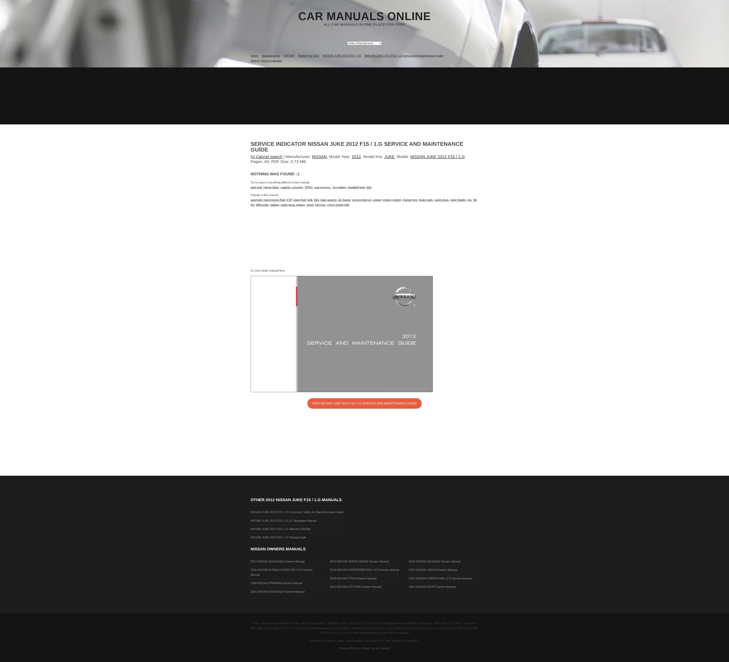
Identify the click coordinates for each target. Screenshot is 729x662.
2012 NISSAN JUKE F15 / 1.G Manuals (304, 500)
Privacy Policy (349, 648)
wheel (310, 204)
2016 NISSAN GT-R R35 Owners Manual (355, 586)
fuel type (320, 204)
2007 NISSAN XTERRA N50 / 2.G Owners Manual (440, 578)
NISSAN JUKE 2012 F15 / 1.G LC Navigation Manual (284, 520)
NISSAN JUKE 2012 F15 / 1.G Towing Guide (278, 537)
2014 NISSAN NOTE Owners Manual (432, 586)
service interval (361, 199)
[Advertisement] (364, 95)
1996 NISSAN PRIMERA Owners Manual (276, 583)
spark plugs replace (293, 204)
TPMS (308, 187)
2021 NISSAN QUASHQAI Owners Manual (278, 591)
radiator (274, 204)
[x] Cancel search (266, 156)
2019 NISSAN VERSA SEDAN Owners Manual (359, 561)
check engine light (338, 204)
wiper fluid (299, 199)
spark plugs (441, 199)
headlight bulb (356, 187)
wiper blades (458, 199)
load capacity (328, 199)
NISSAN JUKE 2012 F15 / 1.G (437, 156)
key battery (339, 187)
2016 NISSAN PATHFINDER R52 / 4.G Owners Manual (364, 569)
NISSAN (319, 156)
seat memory (322, 187)
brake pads (426, 199)
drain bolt (256, 187)
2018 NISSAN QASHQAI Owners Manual (435, 561)
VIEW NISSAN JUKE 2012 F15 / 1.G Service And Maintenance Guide (364, 403)
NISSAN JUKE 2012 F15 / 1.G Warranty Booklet (281, 529)
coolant (376, 199)
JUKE (389, 156)
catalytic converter (291, 187)
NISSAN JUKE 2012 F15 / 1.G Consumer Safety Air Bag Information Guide (297, 512)
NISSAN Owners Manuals (278, 549)
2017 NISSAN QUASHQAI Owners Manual (278, 561)
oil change (344, 199)
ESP (289, 199)
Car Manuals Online (364, 16)
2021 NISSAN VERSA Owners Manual (433, 569)
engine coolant (392, 199)
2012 (356, 156)
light (368, 187)
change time (409, 199)
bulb (309, 199)
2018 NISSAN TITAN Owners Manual (353, 578)
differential (262, 204)
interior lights (271, 187)
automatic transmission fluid (268, 199)
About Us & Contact (376, 648)
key (469, 199)
